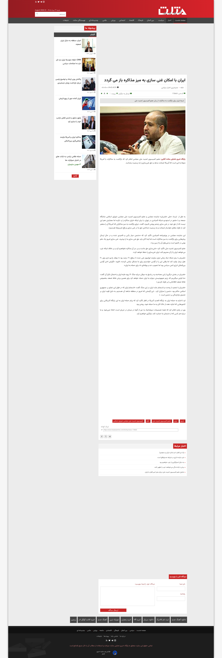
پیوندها (106, 636)
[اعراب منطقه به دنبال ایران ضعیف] (88, 45)
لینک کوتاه (105, 426)
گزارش (92, 34)
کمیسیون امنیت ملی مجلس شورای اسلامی (128, 421)
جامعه (101, 630)
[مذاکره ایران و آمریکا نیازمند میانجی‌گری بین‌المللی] (88, 142)
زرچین (73, 619)
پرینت (113, 93)
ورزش (113, 20)
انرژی (182, 421)
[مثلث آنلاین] (172, 10)
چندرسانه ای (94, 20)
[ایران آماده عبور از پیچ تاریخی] (88, 103)
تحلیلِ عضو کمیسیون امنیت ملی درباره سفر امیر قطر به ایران (164, 472)
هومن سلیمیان (73, 164)
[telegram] (41, 2)
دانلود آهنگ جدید (179, 619)
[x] (106, 436)
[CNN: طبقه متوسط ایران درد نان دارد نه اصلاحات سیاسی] (88, 64)
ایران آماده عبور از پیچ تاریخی (70, 98)
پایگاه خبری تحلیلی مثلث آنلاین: (173, 159)
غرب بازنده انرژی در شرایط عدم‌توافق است (170, 457)
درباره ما (122, 636)
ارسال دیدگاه (113, 610)
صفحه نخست (180, 20)
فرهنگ (140, 20)
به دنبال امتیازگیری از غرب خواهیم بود (172, 462)
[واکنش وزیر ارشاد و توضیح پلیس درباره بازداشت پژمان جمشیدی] (88, 84)
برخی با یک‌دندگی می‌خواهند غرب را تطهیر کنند (169, 467)
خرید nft (137, 619)
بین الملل (150, 20)
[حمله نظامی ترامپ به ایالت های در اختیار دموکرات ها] (88, 161)
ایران (175, 421)
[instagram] (43, 2)
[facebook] (102, 436)
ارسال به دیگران (124, 93)
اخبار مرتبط (180, 446)
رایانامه (182, 593)
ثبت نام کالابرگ (162, 619)
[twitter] (38, 2)
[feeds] (36, 2)
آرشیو (75, 176)
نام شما (182, 584)
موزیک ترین (114, 619)
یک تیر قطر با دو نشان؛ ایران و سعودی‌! (171, 452)
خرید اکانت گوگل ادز (87, 619)
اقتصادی (109, 630)
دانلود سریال (149, 619)
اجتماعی (122, 20)
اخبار (169, 20)
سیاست (161, 20)
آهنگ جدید (102, 619)
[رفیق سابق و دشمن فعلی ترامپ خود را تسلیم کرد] (88, 122)
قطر (147, 421)
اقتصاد (131, 20)
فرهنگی (116, 630)
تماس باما (114, 636)
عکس (105, 20)
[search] (37, 14)
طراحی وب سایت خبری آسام (103, 652)
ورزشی (95, 630)
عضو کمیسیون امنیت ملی (161, 421)
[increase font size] (107, 93)
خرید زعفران (126, 619)
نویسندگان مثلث (79, 20)
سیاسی (132, 630)
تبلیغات (66, 20)
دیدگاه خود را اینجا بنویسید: (145, 584)
